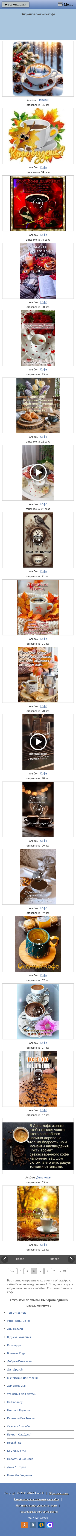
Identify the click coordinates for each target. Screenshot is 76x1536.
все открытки (15, 4)
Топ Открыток (16, 1312)
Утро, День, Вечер (18, 1320)
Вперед (54, 1259)
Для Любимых (16, 1385)
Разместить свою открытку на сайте (36, 1499)
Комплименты (16, 1450)
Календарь (14, 1345)
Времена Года (16, 1353)
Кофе (43, 167)
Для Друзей (15, 1369)
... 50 (63, 1271)
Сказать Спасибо (18, 1426)
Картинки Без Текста (21, 1418)
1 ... (12, 1271)
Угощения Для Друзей (21, 1394)
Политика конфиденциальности (36, 1505)
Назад (20, 1259)
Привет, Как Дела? (19, 1434)
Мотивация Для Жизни (22, 1377)
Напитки (43, 100)
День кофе (43, 1177)
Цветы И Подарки (19, 1410)
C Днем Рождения (19, 1337)
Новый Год (14, 1442)
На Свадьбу (15, 1402)
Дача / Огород (16, 1467)
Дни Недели (15, 1329)
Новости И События (20, 1459)
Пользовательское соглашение (38, 1511)
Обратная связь (58, 1493)
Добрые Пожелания (20, 1361)
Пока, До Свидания (20, 1475)
